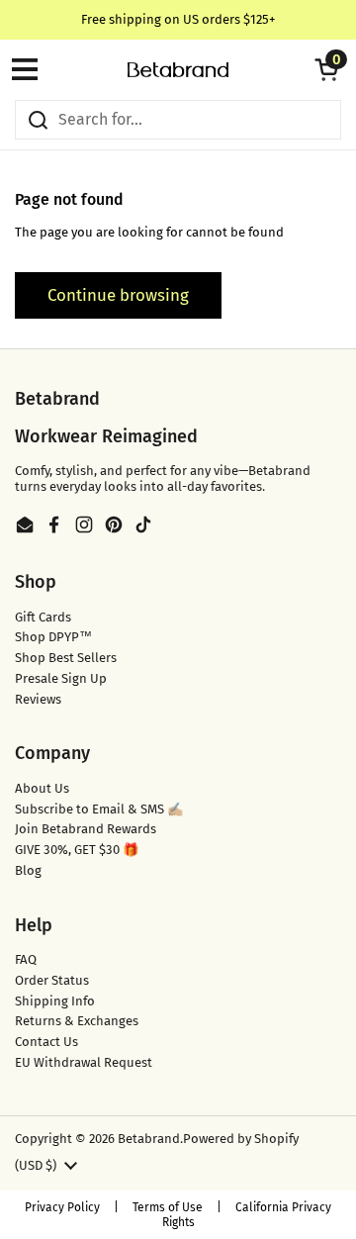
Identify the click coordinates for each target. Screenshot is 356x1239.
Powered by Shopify (241, 1138)
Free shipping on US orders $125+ (178, 19)
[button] (326, 69)
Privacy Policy (62, 1207)
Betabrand (149, 1138)
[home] (178, 69)
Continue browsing (118, 295)
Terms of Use (168, 1207)
